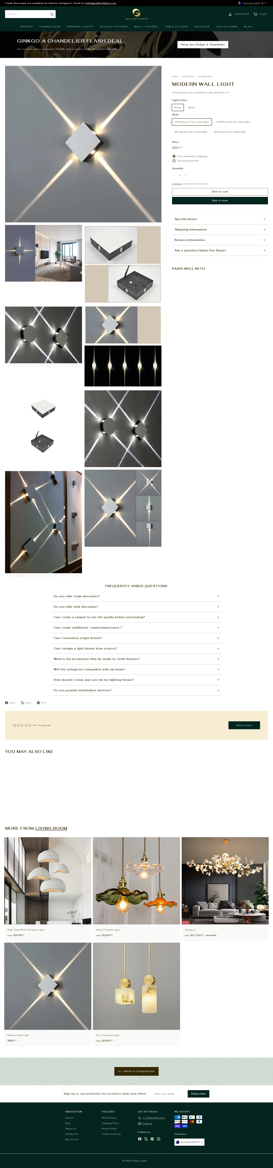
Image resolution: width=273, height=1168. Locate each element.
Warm (191, 107)
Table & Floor (176, 26)
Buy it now (220, 200)
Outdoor (202, 26)
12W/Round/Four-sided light (233, 121)
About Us (70, 1128)
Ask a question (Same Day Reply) (200, 250)
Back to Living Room (139, 1071)
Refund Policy (109, 1118)
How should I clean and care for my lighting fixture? (94, 680)
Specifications (186, 219)
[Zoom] (83, 144)
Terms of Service (111, 1134)
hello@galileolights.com (71, 3)
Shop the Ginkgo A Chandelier (203, 44)
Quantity (178, 168)
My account (71, 1139)
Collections (227, 26)
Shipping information (191, 229)
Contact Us (71, 1134)
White (177, 107)
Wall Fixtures (146, 26)
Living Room (204, 76)
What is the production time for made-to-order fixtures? (97, 659)
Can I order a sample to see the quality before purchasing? (99, 617)
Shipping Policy (110, 1123)
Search (69, 1118)
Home (175, 76)
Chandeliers (50, 26)
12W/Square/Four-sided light (191, 121)
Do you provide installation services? (83, 690)
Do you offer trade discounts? (77, 596)
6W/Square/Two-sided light (190, 131)
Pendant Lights (80, 26)
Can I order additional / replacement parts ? (88, 627)
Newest (27, 26)
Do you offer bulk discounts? (76, 606)
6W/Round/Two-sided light (230, 131)
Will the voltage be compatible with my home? (89, 669)
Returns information (190, 240)
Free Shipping (14, 3)
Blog (248, 26)
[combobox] (30, 14)
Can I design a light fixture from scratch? (85, 648)
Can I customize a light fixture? (78, 638)
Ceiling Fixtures (114, 26)
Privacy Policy (109, 1128)
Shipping (177, 183)
